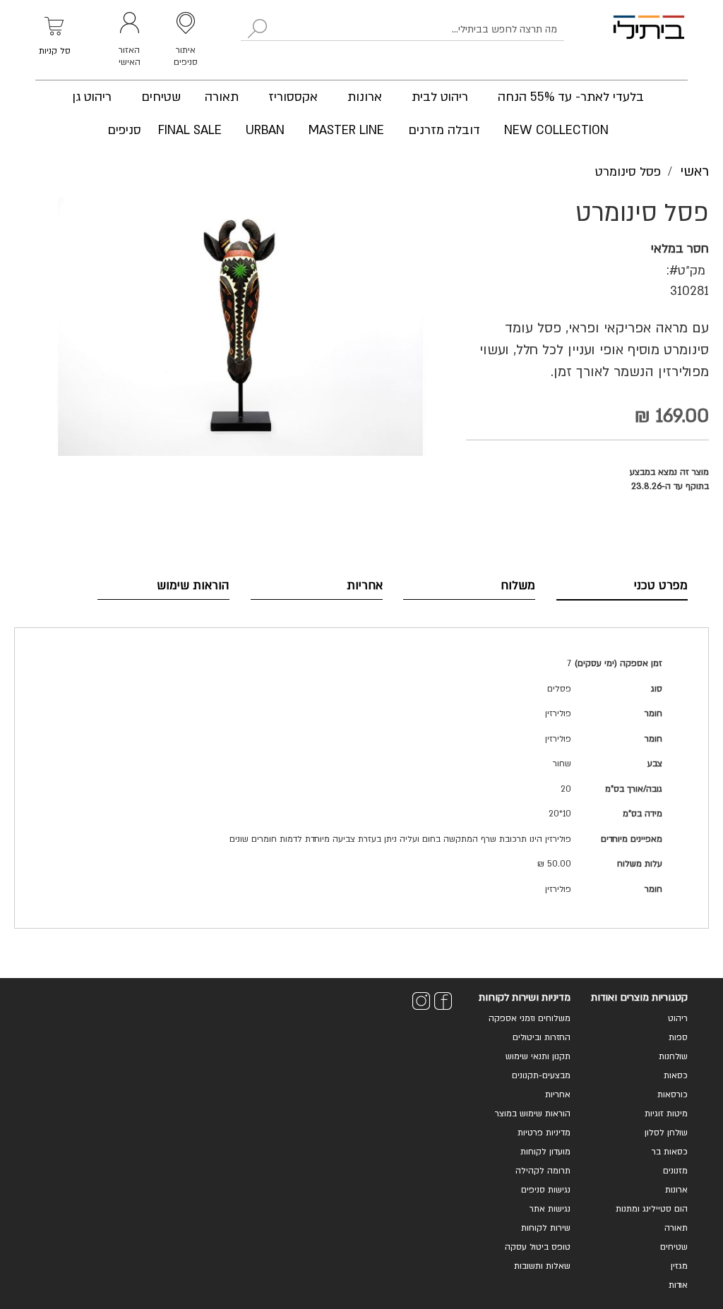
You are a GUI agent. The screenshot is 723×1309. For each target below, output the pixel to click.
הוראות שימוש (193, 585)
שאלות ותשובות (542, 1266)
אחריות (365, 585)
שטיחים (674, 1247)
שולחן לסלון (666, 1132)
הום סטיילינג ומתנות (652, 1208)
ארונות (676, 1189)
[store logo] (649, 40)
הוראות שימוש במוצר (532, 1113)
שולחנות (673, 1056)
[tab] (622, 586)
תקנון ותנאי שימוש (538, 1056)
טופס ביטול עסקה (537, 1247)
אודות (678, 1285)
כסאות (676, 1075)
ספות (678, 1037)
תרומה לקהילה (542, 1170)
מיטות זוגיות (666, 1113)
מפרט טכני (661, 585)
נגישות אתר (550, 1208)
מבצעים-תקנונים (541, 1075)
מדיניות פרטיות (544, 1132)
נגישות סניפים (545, 1189)
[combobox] (402, 29)
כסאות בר (670, 1151)
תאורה (676, 1227)
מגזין (679, 1266)
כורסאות (672, 1094)
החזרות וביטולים (541, 1037)
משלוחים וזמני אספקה (529, 1018)
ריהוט (678, 1018)
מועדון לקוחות (545, 1151)
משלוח (518, 585)
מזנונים (675, 1170)
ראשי (694, 171)
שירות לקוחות (545, 1227)
